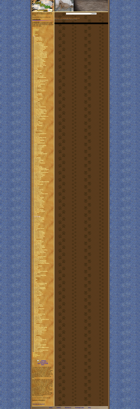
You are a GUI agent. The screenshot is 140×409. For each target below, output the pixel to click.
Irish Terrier (37, 196)
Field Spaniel (37, 157)
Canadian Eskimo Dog (40, 107)
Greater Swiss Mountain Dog (41, 181)
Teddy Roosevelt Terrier (40, 330)
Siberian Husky (38, 315)
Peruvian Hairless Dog (40, 262)
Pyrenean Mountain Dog (40, 283)
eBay (89, 407)
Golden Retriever (38, 176)
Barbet (35, 68)
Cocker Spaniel (38, 125)
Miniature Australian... (40, 232)
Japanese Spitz (38, 204)
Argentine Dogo (38, 58)
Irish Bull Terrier (38, 192)
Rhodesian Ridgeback (40, 288)
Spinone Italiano (38, 322)
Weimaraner (37, 342)
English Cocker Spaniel (40, 145)
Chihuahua (37, 117)
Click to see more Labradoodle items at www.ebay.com (67, 18)
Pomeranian (37, 272)
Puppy (35, 282)
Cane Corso (37, 108)
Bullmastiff (37, 103)
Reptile (35, 357)
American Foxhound (39, 49)
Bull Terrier (37, 100)
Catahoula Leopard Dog (40, 111)
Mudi (35, 239)
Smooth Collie (37, 318)
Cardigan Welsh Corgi (40, 109)
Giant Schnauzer (38, 173)
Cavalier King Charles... (40, 113)
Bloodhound (37, 82)
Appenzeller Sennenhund (40, 57)
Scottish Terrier (38, 304)
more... (40, 25)
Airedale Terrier (38, 40)
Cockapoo (36, 124)
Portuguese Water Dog (40, 275)
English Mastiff (38, 148)
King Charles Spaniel (39, 211)
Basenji (36, 69)
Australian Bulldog (39, 60)
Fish (34, 353)
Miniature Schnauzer (39, 236)
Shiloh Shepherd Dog (39, 314)
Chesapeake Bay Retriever (41, 116)
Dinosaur (35, 34)
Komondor (36, 212)
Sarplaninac (37, 299)
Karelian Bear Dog (39, 207)
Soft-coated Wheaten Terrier (41, 319)
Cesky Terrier (37, 115)
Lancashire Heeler (39, 222)
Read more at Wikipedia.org (38, 400)
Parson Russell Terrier (40, 256)
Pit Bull (36, 268)
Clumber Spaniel (38, 123)
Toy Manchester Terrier (40, 339)
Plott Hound (37, 270)
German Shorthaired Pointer (41, 169)
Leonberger (37, 223)
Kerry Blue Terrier (39, 209)
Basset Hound (37, 70)
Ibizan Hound (37, 191)
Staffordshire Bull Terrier (40, 327)
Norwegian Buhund (39, 246)
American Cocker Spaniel (41, 46)
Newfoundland (37, 243)
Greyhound (37, 183)
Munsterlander (38, 240)
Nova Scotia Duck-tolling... (41, 250)
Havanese (36, 187)
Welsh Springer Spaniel (40, 344)
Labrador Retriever (39, 217)
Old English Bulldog (39, 251)
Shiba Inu (36, 310)
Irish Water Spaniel (39, 197)
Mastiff (35, 230)
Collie (35, 127)
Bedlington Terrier (38, 76)
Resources (68, 407)
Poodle (35, 274)
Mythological (36, 355)
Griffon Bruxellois (38, 184)
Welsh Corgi (37, 343)
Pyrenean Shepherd (39, 284)
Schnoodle (36, 303)
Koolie (35, 213)
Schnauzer (37, 302)
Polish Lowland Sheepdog (41, 271)
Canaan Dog (37, 105)
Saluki (35, 296)
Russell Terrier (38, 292)
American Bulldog (38, 45)
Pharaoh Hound (38, 266)
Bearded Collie (38, 73)
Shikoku (36, 312)
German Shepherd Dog (40, 168)
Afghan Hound (37, 38)
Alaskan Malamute (39, 44)
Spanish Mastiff (38, 320)
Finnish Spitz (37, 161)
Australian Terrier (38, 66)
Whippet (36, 349)
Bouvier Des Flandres (40, 90)
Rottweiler (36, 290)
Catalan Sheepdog (39, 112)
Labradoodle (37, 216)
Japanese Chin (38, 203)
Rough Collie (37, 291)
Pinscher (36, 267)
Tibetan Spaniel (38, 332)
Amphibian (36, 29)
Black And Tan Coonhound (41, 80)
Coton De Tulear (38, 131)
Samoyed (36, 298)
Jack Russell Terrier (39, 201)
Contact (59, 407)
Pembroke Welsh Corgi (40, 260)
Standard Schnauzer (39, 328)
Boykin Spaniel (38, 93)
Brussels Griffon (38, 99)
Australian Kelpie (38, 62)
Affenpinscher (37, 37)
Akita (35, 41)
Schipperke (37, 300)
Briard (35, 96)
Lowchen (36, 226)
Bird (34, 32)
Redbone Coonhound (39, 287)
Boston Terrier (38, 89)
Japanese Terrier (38, 205)
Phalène (36, 264)
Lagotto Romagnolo (39, 219)
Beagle (36, 72)
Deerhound (37, 139)
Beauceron (37, 74)
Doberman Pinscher (39, 140)
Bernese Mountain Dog (40, 77)
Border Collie (37, 85)
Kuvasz (36, 215)
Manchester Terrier (39, 228)
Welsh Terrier (37, 346)
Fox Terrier (37, 164)
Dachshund (37, 135)
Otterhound (37, 254)
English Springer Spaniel (40, 153)
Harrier (36, 185)
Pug (35, 278)
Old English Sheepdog (40, 252)
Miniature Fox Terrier (39, 234)
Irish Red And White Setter (41, 193)
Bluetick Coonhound (39, 84)
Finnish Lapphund (38, 160)
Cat (34, 33)
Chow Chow (37, 121)
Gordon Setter (37, 179)
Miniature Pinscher (39, 235)
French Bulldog (38, 167)
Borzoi (35, 88)
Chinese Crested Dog (39, 119)
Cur (35, 132)
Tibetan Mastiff (38, 331)
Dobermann (37, 141)
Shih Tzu (36, 311)
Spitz (35, 323)
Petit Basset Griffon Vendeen (41, 263)
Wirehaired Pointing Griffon (41, 350)
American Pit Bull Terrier (40, 52)
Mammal (35, 354)
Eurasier (36, 155)
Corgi (35, 129)
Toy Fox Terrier (38, 338)
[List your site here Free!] (39, 404)
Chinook (36, 120)
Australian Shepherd (39, 64)
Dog (34, 36)
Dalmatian (36, 136)
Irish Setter (37, 195)
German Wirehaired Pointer (41, 172)
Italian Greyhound (38, 200)
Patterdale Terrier (38, 258)
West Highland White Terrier (41, 347)
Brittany (36, 97)
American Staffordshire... (40, 53)
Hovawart (36, 188)
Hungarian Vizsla (38, 189)
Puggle (35, 279)
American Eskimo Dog (40, 48)
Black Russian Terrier (40, 81)
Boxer (35, 92)
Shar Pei (36, 307)
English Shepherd (38, 152)
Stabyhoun (37, 326)
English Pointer (38, 149)
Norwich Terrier (38, 248)
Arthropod (35, 30)
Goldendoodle (37, 177)
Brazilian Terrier (38, 94)
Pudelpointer (37, 276)
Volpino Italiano (38, 340)
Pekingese (36, 259)
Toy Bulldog (37, 336)
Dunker (36, 144)
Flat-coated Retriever (39, 163)
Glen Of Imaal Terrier (39, 175)
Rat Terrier (37, 286)
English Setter (37, 151)
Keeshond (36, 208)
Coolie (35, 128)
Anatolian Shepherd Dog (40, 56)
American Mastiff (38, 50)
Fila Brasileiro (37, 159)
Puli (35, 280)
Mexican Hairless (38, 231)
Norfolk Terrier (38, 244)
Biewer (36, 78)
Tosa (35, 335)
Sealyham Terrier (38, 306)
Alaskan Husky (38, 42)
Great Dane (37, 180)
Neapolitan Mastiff (39, 242)
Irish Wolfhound (38, 199)
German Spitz (37, 171)
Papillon (36, 255)
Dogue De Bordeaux (39, 143)
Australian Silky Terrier (40, 65)
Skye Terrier (37, 316)
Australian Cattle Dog (39, 61)
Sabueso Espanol (38, 294)
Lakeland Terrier (38, 220)
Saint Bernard (37, 295)
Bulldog (36, 101)
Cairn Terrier (37, 104)
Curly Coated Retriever (40, 133)
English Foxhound (38, 147)
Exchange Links (79, 407)
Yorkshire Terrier (38, 351)
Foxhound (36, 165)
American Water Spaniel (40, 54)
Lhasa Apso (37, 224)
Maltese (36, 227)
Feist (35, 156)
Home (34, 28)
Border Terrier (37, 86)
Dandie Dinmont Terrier (40, 137)
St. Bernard (37, 324)
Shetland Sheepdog (39, 308)
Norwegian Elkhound (39, 247)
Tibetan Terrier (38, 334)
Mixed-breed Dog (38, 238)
